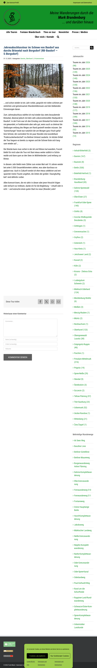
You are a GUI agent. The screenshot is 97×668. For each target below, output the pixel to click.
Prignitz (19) (79, 367)
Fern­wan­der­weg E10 (82, 490)
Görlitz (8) (78, 211)
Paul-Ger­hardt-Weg (82, 583)
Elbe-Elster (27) (80, 196)
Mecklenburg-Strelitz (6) (82, 299)
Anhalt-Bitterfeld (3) (82, 150)
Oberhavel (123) (81, 329)
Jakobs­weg (79, 524)
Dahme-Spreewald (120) (81, 189)
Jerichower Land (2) (82, 254)
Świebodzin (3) (80, 385)
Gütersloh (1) (79, 243)
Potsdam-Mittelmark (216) (82, 360)
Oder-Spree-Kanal (81, 571)
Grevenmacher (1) (81, 231)
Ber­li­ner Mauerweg (82, 457)
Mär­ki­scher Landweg (83, 530)
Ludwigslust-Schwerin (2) (79, 282)
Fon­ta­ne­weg (79, 501)
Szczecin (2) (79, 390)
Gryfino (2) (78, 237)
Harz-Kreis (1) (80, 248)
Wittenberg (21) (80, 419)
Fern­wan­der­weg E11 (82, 495)
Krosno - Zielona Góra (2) (83, 273)
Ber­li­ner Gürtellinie (81, 452)
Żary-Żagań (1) (80, 424)
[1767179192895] (33, 81)
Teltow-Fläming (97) (82, 396)
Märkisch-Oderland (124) (82, 291)
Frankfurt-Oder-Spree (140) (82, 204)
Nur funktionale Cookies (60, 656)
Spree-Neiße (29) (81, 373)
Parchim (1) (79, 353)
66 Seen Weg (79, 440)
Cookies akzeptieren (37, 656)
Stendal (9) (78, 379)
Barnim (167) (79, 156)
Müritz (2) (78, 318)
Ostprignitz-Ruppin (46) (82, 346)
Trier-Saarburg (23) (82, 402)
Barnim (23, 58)
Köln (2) (77, 265)
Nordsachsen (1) (81, 324)
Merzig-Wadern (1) (82, 312)
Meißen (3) (78, 307)
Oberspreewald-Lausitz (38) (80, 337)
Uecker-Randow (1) (82, 413)
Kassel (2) (78, 260)
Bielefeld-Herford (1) (82, 173)
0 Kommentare (39, 58)
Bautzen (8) (79, 162)
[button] (58, 36)
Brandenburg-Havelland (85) (80, 180)
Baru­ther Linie (80, 446)
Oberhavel (29, 58)
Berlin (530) (79, 167)
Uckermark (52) (80, 407)
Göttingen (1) (79, 226)
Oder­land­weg (79, 577)
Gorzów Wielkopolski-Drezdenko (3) (83, 218)
